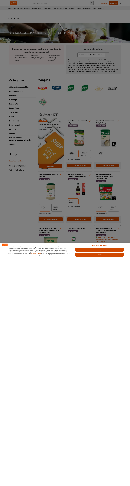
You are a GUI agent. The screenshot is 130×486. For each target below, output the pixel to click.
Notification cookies (36, 253)
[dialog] (65, 364)
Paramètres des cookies (99, 245)
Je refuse (99, 254)
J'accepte (99, 250)
